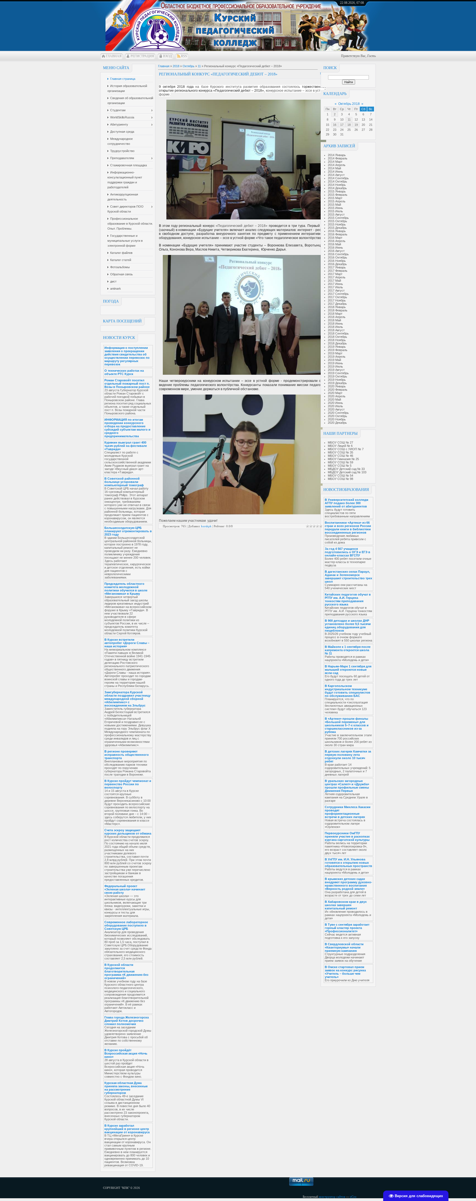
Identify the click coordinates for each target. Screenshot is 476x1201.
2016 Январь (337, 231)
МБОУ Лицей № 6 (340, 445)
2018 (176, 66)
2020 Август (336, 409)
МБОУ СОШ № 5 (339, 465)
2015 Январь (337, 191)
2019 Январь (337, 346)
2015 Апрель (336, 201)
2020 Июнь (335, 402)
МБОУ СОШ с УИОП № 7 (346, 449)
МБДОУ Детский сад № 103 (347, 472)
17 (342, 124)
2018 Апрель (336, 317)
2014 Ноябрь (337, 184)
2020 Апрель (336, 396)
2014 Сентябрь (338, 178)
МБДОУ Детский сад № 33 (346, 469)
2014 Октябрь (337, 181)
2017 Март (335, 274)
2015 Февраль (337, 194)
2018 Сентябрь (338, 333)
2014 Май (334, 168)
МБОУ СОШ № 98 (340, 478)
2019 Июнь (335, 363)
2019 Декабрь (337, 383)
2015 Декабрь (337, 227)
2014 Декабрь (337, 188)
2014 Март (335, 161)
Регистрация (142, 56)
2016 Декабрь (337, 264)
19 (356, 124)
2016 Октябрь (337, 257)
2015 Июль (335, 211)
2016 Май (334, 244)
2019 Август (336, 369)
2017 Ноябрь (337, 300)
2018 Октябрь (337, 336)
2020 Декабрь (337, 422)
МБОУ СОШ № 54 (340, 475)
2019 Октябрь (337, 376)
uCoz (353, 1196)
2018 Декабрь (337, 343)
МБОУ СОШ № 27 (340, 442)
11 (349, 119)
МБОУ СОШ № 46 (340, 455)
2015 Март (335, 198)
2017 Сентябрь (338, 293)
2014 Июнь (335, 171)
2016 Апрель (336, 241)
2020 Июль (335, 406)
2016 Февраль (337, 234)
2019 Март (335, 353)
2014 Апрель (336, 165)
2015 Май (334, 204)
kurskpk (206, 526)
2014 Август (336, 174)
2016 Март (335, 237)
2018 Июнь (335, 323)
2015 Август (336, 214)
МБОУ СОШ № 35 (340, 452)
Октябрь (188, 66)
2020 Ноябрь (337, 419)
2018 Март (335, 313)
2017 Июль (335, 287)
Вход (167, 56)
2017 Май (334, 280)
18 (349, 124)
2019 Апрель (336, 356)
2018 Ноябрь (337, 340)
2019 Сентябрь (338, 373)
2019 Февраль (337, 350)
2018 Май (334, 320)
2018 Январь (337, 307)
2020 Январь (337, 386)
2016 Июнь (335, 247)
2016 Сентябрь (338, 254)
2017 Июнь (335, 284)
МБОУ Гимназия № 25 (343, 459)
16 (334, 124)
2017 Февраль (337, 270)
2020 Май (334, 399)
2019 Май (334, 360)
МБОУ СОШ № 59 (340, 462)
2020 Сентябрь (338, 412)
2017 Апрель (336, 277)
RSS (184, 56)
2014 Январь (337, 155)
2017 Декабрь (337, 303)
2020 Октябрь (337, 416)
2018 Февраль (337, 310)
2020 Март (335, 393)
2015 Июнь (335, 208)
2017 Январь (337, 267)
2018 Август (336, 330)
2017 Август (336, 290)
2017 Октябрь (337, 297)
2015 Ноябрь (337, 224)
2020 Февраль (337, 389)
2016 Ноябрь (337, 260)
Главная (113, 56)
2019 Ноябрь (337, 379)
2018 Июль (335, 326)
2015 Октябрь (337, 221)
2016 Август (336, 250)
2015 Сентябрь (338, 217)
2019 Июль (335, 366)
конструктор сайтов (332, 1196)
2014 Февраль (337, 158)
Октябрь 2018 (349, 104)
